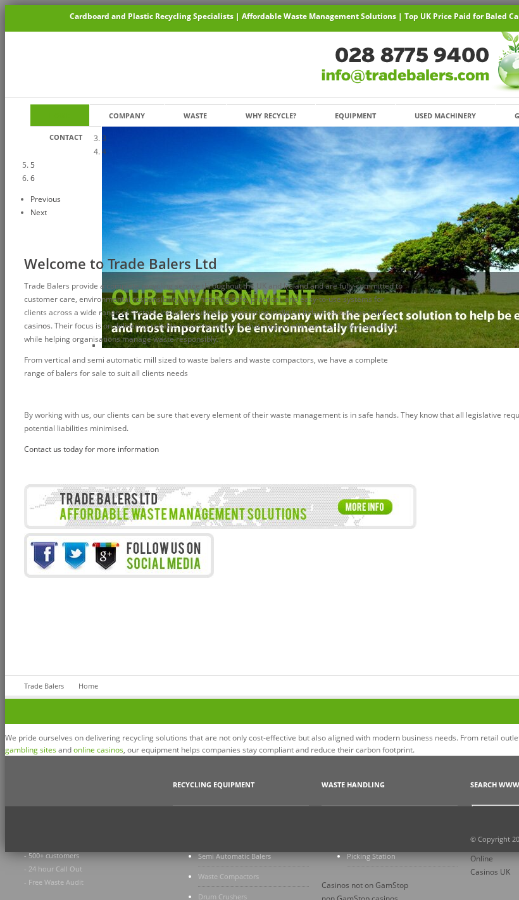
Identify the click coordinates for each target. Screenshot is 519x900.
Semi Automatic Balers (234, 856)
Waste (195, 115)
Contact (65, 137)
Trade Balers (44, 686)
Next (38, 212)
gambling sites (30, 749)
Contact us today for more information (91, 449)
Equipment (355, 115)
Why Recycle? (271, 115)
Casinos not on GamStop (365, 885)
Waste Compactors (228, 876)
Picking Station (371, 856)
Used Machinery (445, 115)
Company (127, 115)
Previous (45, 199)
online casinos (98, 749)
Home (59, 115)
